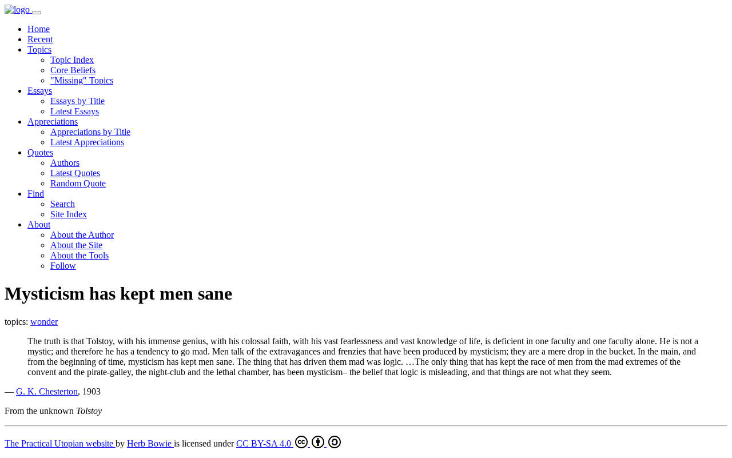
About (38, 224)
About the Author (82, 235)
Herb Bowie (150, 443)
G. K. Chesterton (47, 391)
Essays (39, 90)
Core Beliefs (73, 70)
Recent (40, 39)
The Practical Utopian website (60, 443)
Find (35, 193)
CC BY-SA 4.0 (264, 443)
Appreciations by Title (90, 132)
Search (62, 204)
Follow (63, 265)
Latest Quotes (75, 173)
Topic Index (72, 60)
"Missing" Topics (81, 80)
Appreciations (52, 121)
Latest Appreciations (87, 142)
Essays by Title (77, 101)
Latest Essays (74, 111)
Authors (64, 163)
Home (38, 29)
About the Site (76, 245)
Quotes (40, 152)
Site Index (68, 214)
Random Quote (78, 183)
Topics (39, 49)
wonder (44, 321)
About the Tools (79, 255)
